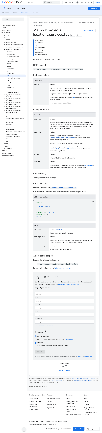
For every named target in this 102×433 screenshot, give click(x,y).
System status (52, 408)
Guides (15, 13)
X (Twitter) (87, 404)
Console (70, 2)
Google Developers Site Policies (83, 380)
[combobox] (53, 2)
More (30, 2)
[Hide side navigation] (24, 429)
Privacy (42, 421)
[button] (13, 30)
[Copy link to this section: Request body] (48, 174)
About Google (33, 421)
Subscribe (78, 429)
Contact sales (33, 409)
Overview (5, 13)
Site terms (49, 421)
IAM (74, 97)
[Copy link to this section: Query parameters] (52, 109)
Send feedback (88, 30)
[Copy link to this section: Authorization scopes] (55, 256)
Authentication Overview (62, 268)
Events (86, 401)
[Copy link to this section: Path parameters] (51, 75)
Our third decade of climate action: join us (43, 424)
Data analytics (55, 22)
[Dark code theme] (93, 201)
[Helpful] (91, 22)
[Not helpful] (94, 22)
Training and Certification (73, 414)
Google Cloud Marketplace (33, 405)
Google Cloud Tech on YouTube (90, 413)
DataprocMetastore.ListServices (62, 138)
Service (47, 206)
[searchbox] (13, 19)
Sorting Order (88, 165)
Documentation (43, 22)
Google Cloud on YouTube (89, 408)
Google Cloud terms (61, 421)
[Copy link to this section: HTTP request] (48, 65)
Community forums (53, 398)
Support (49, 401)
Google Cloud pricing (35, 401)
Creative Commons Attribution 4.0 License (83, 378)
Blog (85, 398)
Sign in (97, 2)
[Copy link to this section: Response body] (49, 183)
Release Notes (51, 404)
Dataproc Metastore (16, 8)
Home (35, 22)
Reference (24, 13)
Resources (35, 13)
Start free (93, 8)
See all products (34, 398)
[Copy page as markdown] (77, 35)
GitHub (68, 398)
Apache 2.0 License (56, 380)
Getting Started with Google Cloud (72, 402)
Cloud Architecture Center (71, 410)
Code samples (70, 406)
